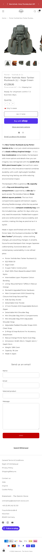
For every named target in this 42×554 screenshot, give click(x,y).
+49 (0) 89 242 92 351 (10, 506)
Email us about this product (15, 137)
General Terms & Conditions (13, 460)
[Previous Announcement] (3, 4)
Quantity (7, 100)
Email (5, 381)
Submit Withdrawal (21, 448)
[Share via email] (23, 132)
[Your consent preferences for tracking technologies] (4, 550)
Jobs (4, 482)
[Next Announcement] (38, 4)
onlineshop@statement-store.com (15, 501)
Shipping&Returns (9, 471)
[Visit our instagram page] (7, 522)
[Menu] (3, 11)
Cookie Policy (7, 490)
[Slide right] (38, 63)
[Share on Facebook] (19, 132)
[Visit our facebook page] (3, 522)
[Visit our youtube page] (12, 522)
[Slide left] (3, 63)
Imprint (5, 486)
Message (6, 401)
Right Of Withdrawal (10, 464)
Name (5, 371)
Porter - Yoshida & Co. (14, 75)
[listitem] (21, 4)
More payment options (21, 127)
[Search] (35, 11)
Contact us (6, 478)
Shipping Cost (26, 87)
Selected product (9, 391)
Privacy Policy (7, 468)
